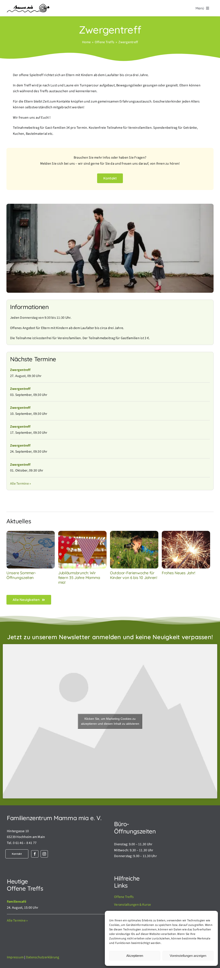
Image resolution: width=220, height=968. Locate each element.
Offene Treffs (124, 896)
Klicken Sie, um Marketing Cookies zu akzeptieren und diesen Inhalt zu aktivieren (110, 721)
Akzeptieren (134, 955)
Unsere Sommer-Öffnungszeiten (21, 575)
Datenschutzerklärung (42, 957)
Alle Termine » (20, 483)
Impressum (15, 957)
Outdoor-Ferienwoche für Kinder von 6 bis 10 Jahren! (133, 575)
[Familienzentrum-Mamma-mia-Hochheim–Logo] (27, 5)
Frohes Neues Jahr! (178, 572)
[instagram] (44, 854)
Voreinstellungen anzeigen (188, 955)
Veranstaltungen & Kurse (132, 904)
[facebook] (34, 854)
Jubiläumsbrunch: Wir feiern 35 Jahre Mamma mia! (79, 577)
